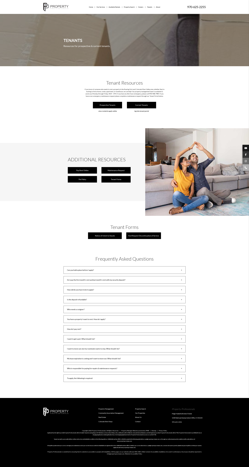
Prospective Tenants (107, 105)
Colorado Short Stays (105, 421)
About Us (138, 417)
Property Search (129, 7)
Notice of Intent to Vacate (105, 236)
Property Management (106, 409)
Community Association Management (111, 413)
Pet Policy (82, 179)
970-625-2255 (196, 7)
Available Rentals (114, 7)
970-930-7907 (154, 94)
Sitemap (153, 430)
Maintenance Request (116, 170)
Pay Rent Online (82, 170)
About (158, 7)
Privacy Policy (163, 430)
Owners (140, 7)
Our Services (100, 7)
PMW (147, 430)
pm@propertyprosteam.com (152, 439)
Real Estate (102, 417)
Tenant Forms (116, 179)
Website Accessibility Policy (133, 454)
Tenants (149, 7)
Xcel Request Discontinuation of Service (143, 236)
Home (91, 7)
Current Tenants (141, 105)
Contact (138, 421)
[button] (245, 148)
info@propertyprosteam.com (115, 454)
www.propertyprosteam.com (124, 441)
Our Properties (140, 413)
